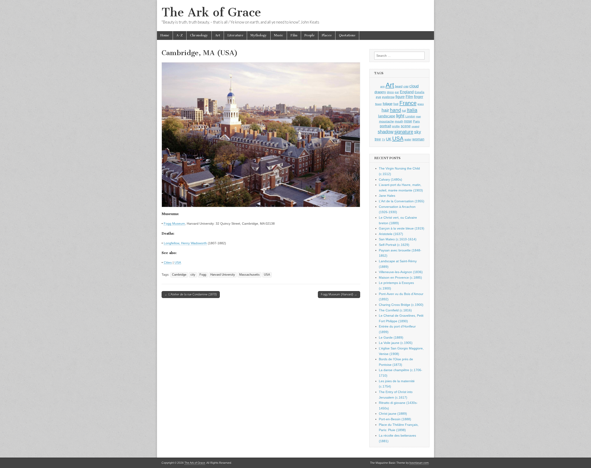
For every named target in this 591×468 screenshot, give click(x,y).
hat (404, 110)
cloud (414, 86)
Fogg (202, 274)
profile (396, 126)
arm (382, 86)
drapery (380, 92)
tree (378, 139)
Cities (168, 262)
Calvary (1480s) (390, 179)
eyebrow (388, 97)
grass (420, 104)
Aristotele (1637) (391, 234)
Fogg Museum (174, 223)
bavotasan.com (419, 463)
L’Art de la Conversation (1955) (401, 201)
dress (390, 92)
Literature (235, 35)
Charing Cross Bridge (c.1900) (401, 305)
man (418, 116)
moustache (386, 121)
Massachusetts (249, 274)
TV (383, 139)
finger (418, 97)
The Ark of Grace (211, 12)
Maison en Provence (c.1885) (400, 277)
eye (378, 97)
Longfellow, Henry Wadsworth (185, 243)
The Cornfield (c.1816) (395, 310)
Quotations (347, 35)
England (407, 92)
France (407, 103)
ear (397, 92)
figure (400, 97)
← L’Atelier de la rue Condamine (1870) (191, 294)
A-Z (179, 35)
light (400, 115)
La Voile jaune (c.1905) (396, 343)
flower (378, 104)
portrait (385, 126)
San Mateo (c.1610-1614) (397, 239)
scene (406, 126)
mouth (399, 121)
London (410, 116)
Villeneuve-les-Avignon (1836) (401, 272)
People (310, 35)
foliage (387, 104)
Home (164, 35)
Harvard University (222, 274)
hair (385, 110)
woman (418, 139)
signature (403, 131)
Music (278, 35)
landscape (386, 116)
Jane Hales (387, 195)
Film (293, 35)
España (419, 92)
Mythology (258, 35)
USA (178, 262)
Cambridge (179, 274)
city (192, 274)
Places (327, 35)
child (405, 86)
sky (417, 131)
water (407, 139)
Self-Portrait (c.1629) (394, 245)
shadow (385, 131)
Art (217, 35)
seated (415, 126)
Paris (416, 121)
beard (398, 86)
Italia (412, 110)
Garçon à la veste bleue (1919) (401, 228)
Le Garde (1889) (391, 337)
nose (408, 121)
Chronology (199, 35)
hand (395, 110)
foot (395, 104)
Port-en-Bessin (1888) (395, 419)
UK (388, 139)
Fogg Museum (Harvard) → (339, 294)
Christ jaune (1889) (393, 413)
